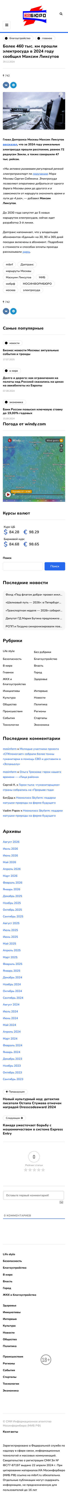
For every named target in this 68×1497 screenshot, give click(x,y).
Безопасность (12, 659)
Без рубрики (42, 652)
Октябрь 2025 (12, 910)
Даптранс (27, 264)
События (9, 718)
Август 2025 (11, 923)
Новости (40, 697)
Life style (9, 651)
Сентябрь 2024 (13, 998)
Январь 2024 (11, 1052)
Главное (8, 672)
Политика (40, 704)
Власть (38, 666)
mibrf (9, 264)
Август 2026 (11, 842)
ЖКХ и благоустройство (19, 1295)
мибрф (10, 284)
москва (10, 290)
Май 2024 (9, 1025)
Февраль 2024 (12, 1045)
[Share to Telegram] (13, 85)
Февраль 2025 (12, 964)
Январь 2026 (11, 889)
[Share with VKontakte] (6, 85)
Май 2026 (9, 862)
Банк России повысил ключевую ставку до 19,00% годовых (33, 411)
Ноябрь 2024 (12, 984)
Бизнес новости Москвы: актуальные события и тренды (31, 352)
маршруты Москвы (18, 271)
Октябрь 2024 (12, 991)
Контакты (10, 1432)
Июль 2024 (10, 1011)
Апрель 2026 (12, 869)
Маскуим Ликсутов (18, 277)
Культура (9, 697)
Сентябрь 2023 (13, 1079)
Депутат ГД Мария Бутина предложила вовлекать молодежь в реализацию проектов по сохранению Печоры (35, 618)
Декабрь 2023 (12, 1059)
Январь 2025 (11, 971)
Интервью (41, 691)
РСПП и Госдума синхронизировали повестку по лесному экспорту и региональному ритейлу (35, 626)
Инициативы (11, 691)
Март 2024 (10, 1038)
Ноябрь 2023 (12, 1066)
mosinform (10, 749)
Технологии (11, 725)
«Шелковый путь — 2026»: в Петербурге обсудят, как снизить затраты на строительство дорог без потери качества (35, 602)
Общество (10, 704)
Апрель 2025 (12, 950)
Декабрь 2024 (12, 977)
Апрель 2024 (12, 1032)
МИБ (42, 277)
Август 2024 (11, 1004)
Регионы (40, 711)
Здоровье (40, 679)
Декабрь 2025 (12, 896)
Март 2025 (10, 957)
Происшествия (12, 711)
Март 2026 (10, 876)
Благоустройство (45, 659)
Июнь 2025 (10, 937)
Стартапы (40, 718)
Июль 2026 (10, 849)
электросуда (31, 290)
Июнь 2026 (10, 855)
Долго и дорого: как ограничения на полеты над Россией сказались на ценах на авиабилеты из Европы (33, 382)
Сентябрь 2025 (13, 916)
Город (38, 672)
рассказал (10, 144)
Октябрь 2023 (12, 1072)
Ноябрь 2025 (12, 903)
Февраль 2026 (12, 882)
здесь (26, 252)
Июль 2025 (10, 930)
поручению (40, 174)
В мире (7, 666)
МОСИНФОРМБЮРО (37, 284)
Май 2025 (9, 943)
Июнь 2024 (10, 1018)
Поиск (7, 558)
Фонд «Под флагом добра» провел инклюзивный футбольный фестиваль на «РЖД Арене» (35, 594)
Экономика (41, 725)
